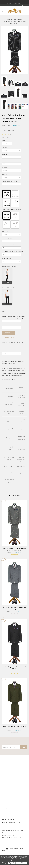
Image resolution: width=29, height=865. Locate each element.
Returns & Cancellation (9, 775)
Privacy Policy (12, 860)
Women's (4, 809)
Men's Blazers (6, 801)
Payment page (6, 781)
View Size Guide (5, 137)
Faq (3, 785)
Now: (14, 125)
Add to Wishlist (10, 337)
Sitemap (4, 791)
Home (5, 17)
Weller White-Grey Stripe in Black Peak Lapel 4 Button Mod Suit (15, 22)
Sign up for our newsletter (14, 742)
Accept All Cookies (21, 863)
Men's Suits (12, 17)
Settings (4, 863)
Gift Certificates (7, 789)
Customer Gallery (7, 769)
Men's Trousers (6, 805)
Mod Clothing (21, 17)
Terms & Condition (7, 777)
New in (4, 797)
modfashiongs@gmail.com (15, 822)
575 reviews (17, 3)
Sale (3, 811)
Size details (5, 771)
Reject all (11, 863)
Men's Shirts (5, 803)
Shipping (4, 773)
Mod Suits (9, 19)
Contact (4, 765)
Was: (3, 125)
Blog (3, 787)
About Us (4, 763)
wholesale (5, 783)
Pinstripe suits (18, 19)
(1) (10, 134)
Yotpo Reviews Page (7, 767)
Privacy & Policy (6, 779)
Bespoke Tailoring (7, 807)
